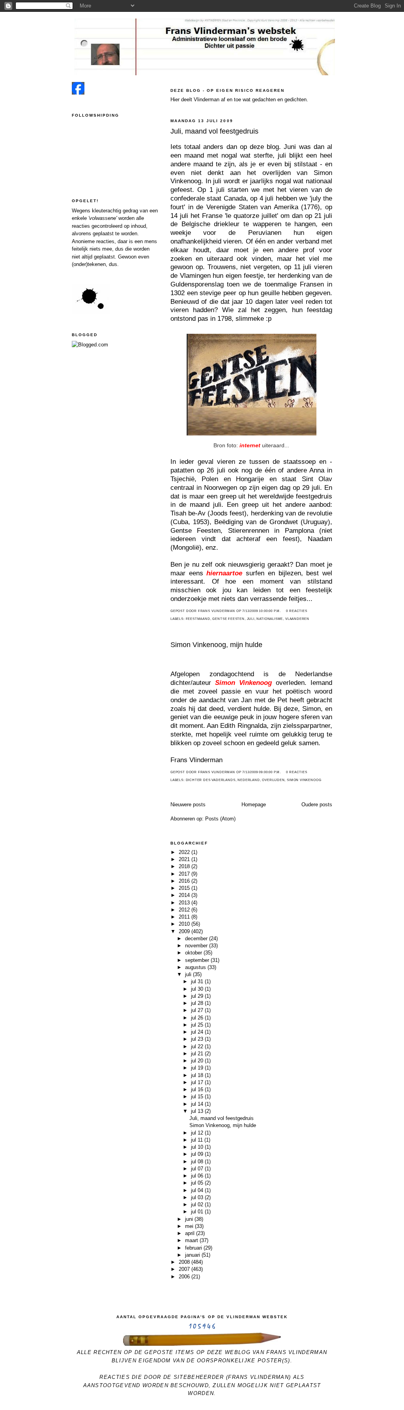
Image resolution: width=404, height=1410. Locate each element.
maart (192, 1240)
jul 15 (198, 1096)
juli (250, 619)
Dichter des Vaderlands (211, 780)
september (198, 960)
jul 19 (198, 1068)
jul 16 (198, 1089)
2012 (185, 910)
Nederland (249, 780)
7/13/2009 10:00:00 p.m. (261, 611)
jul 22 (198, 1046)
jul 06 (198, 1176)
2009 (185, 931)
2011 (185, 917)
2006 (185, 1277)
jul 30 (198, 989)
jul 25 (198, 1025)
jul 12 (198, 1133)
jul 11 (197, 1140)
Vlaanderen (297, 619)
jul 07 (198, 1169)
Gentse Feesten (228, 619)
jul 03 (198, 1197)
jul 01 (198, 1212)
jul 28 (198, 1003)
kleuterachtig (106, 211)
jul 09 (198, 1154)
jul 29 (198, 996)
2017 (185, 874)
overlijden (273, 780)
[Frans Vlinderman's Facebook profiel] (78, 93)
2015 (185, 888)
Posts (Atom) (220, 819)
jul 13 (198, 1111)
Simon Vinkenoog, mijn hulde (216, 645)
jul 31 (198, 981)
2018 (185, 866)
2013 (185, 903)
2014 (185, 895)
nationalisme (269, 619)
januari (193, 1255)
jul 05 (198, 1183)
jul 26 (198, 1018)
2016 (185, 881)
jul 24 (198, 1032)
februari (194, 1248)
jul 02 (198, 1204)
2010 (185, 924)
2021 (185, 859)
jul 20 (198, 1061)
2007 (185, 1269)
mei (190, 1226)
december (197, 938)
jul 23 (198, 1039)
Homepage (253, 804)
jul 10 (198, 1147)
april (190, 1233)
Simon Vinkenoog (304, 780)
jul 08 (198, 1161)
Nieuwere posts (188, 804)
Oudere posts (316, 804)
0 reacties (296, 611)
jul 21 (198, 1054)
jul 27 (198, 1010)
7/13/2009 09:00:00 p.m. (261, 772)
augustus (196, 967)
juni (190, 1219)
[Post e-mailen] (283, 611)
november (197, 946)
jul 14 (198, 1104)
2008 (185, 1262)
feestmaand (198, 619)
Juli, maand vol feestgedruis (214, 131)
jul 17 (198, 1082)
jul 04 (198, 1190)
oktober (194, 953)
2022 (185, 852)
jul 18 (198, 1075)
